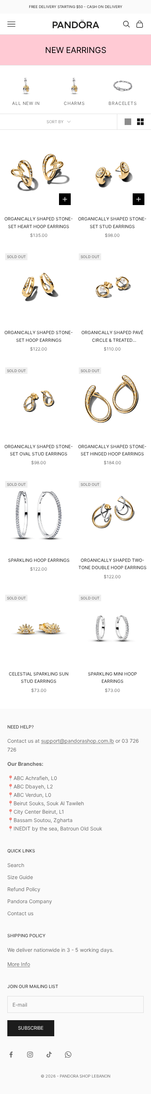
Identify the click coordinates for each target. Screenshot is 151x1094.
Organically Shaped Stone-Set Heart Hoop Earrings (38, 222)
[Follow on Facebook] (11, 1054)
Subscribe (31, 1028)
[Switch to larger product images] (128, 121)
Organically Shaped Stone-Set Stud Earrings (112, 222)
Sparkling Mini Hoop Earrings (112, 677)
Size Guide (20, 877)
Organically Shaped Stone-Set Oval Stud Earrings (38, 450)
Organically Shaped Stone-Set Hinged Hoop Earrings (112, 450)
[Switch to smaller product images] (140, 121)
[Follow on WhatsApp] (68, 1054)
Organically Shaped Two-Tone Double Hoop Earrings (112, 563)
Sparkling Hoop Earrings (39, 560)
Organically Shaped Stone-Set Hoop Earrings (38, 336)
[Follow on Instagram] (30, 1054)
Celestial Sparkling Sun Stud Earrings (39, 677)
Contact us (20, 913)
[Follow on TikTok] (49, 1054)
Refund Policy (23, 889)
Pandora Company (29, 901)
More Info (18, 964)
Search (15, 865)
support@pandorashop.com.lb (77, 741)
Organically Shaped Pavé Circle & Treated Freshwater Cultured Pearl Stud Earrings (112, 337)
